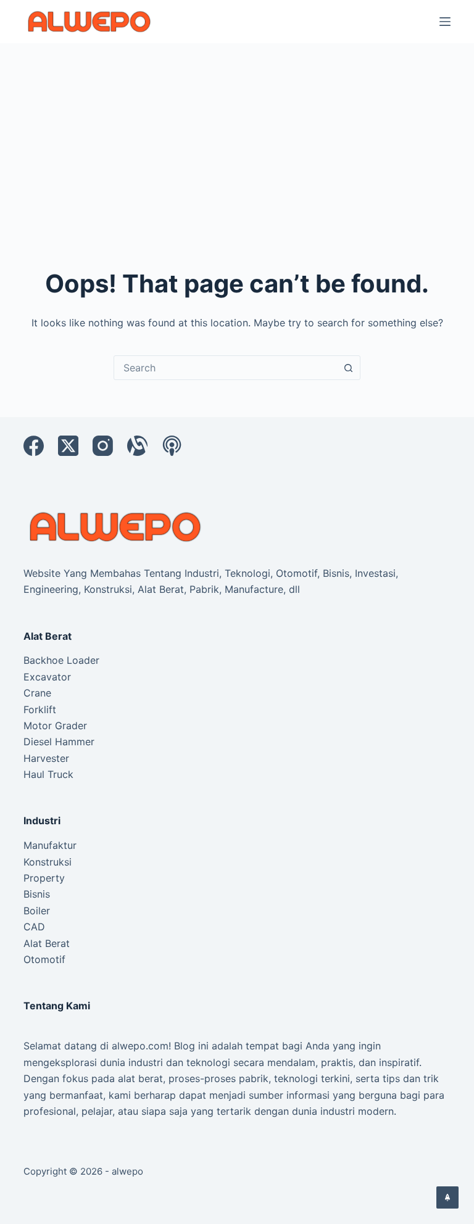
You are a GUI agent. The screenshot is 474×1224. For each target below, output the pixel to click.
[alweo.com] (116, 526)
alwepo (127, 1171)
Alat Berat (46, 943)
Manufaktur (50, 845)
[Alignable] (137, 446)
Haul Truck (48, 774)
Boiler (36, 910)
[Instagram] (103, 446)
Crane (37, 693)
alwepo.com (140, 1046)
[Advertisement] (237, 135)
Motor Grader (55, 725)
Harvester (46, 758)
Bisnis (36, 894)
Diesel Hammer (58, 741)
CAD (34, 926)
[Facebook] (33, 446)
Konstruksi (47, 862)
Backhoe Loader (61, 660)
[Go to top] (447, 1197)
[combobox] (225, 367)
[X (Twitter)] (68, 446)
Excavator (47, 677)
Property (44, 878)
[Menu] (445, 21)
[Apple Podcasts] (172, 446)
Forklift (39, 709)
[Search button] (348, 367)
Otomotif (44, 959)
